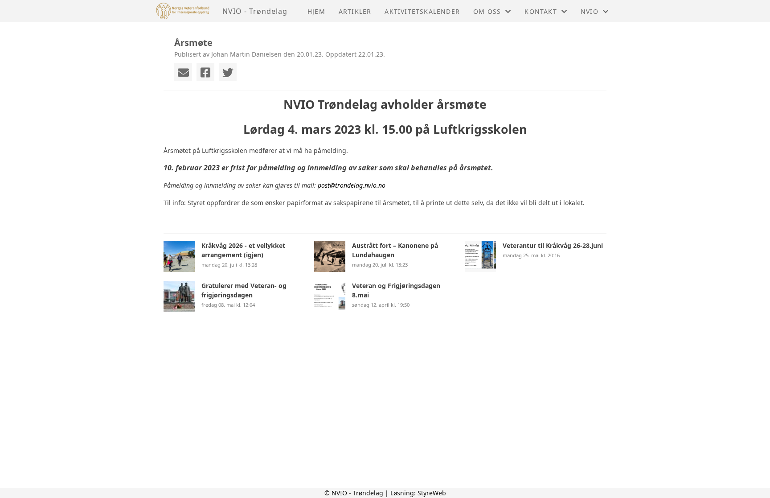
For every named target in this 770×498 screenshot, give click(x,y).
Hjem (316, 11)
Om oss (487, 11)
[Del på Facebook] (205, 72)
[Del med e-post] (183, 72)
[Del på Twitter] (228, 72)
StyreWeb (432, 493)
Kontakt (540, 11)
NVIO (589, 11)
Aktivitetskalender (422, 11)
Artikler (355, 11)
